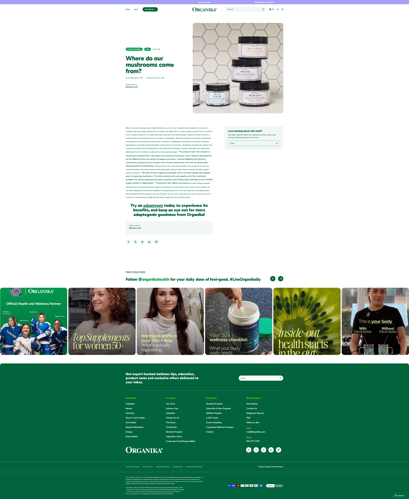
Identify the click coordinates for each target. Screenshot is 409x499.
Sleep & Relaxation (134, 427)
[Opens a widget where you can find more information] (399, 495)
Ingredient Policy (174, 436)
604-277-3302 (253, 441)
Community (171, 427)
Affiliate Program (214, 413)
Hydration (130, 403)
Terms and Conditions (167, 493)
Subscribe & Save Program (218, 408)
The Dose (170, 422)
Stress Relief (132, 436)
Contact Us (251, 408)
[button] (186, 2)
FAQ (248, 417)
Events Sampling (214, 422)
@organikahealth (154, 279)
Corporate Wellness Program (219, 427)
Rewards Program (174, 432)
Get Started (149, 9)
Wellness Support (266, 2)
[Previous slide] (272, 278)
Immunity (130, 413)
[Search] (263, 9)
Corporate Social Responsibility (180, 441)
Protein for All (172, 417)
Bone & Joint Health (135, 417)
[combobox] (245, 9)
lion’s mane (191, 194)
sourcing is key (170, 128)
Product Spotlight (134, 49)
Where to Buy (252, 422)
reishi (176, 194)
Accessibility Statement (194, 467)
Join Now (279, 378)
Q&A (147, 49)
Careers (210, 432)
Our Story (170, 403)
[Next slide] (280, 278)
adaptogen (153, 205)
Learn (136, 9)
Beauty (129, 408)
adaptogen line (168, 135)
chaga (181, 194)
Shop (128, 9)
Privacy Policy (148, 467)
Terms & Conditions (133, 467)
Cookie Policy (178, 467)
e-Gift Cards (212, 417)
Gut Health (131, 422)
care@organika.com (255, 432)
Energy (129, 432)
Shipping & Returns (255, 413)
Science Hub (172, 408)
